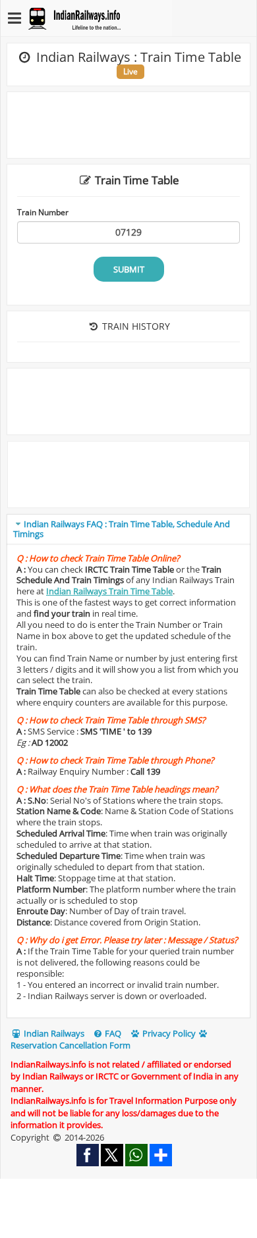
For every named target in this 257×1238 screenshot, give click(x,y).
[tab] (128, 529)
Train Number (43, 212)
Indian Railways (53, 1033)
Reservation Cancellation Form (70, 1045)
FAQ (112, 1033)
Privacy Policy (168, 1033)
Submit (128, 269)
